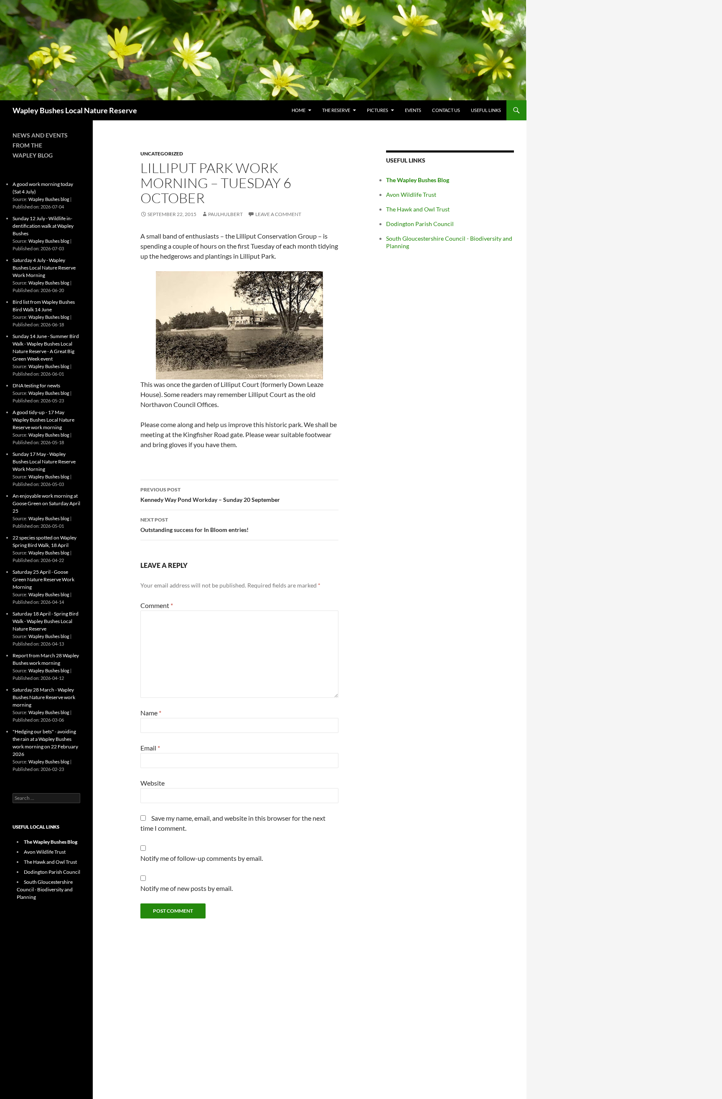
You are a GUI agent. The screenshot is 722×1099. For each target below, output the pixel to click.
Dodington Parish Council (420, 223)
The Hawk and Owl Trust (418, 209)
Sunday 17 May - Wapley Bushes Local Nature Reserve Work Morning (44, 461)
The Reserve (336, 110)
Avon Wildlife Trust (411, 194)
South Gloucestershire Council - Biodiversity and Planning (45, 889)
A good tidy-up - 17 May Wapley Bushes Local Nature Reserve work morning (43, 419)
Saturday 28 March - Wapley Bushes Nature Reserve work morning (44, 697)
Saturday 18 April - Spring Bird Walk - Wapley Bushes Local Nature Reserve (46, 621)
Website (152, 783)
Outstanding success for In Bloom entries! (194, 524)
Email (150, 748)
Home (298, 110)
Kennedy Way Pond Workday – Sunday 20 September (210, 494)
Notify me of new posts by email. (186, 888)
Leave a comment (278, 214)
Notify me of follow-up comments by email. (201, 858)
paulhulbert (225, 214)
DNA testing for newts (36, 385)
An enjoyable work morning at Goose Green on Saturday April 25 (46, 503)
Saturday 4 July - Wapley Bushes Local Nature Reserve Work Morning (44, 267)
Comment (156, 605)
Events (413, 110)
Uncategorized (161, 153)
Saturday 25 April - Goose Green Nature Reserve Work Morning (43, 579)
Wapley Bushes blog (48, 199)
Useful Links (486, 110)
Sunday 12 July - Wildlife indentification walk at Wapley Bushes (43, 226)
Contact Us (446, 110)
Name (150, 713)
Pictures (377, 110)
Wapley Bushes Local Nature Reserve (75, 110)
